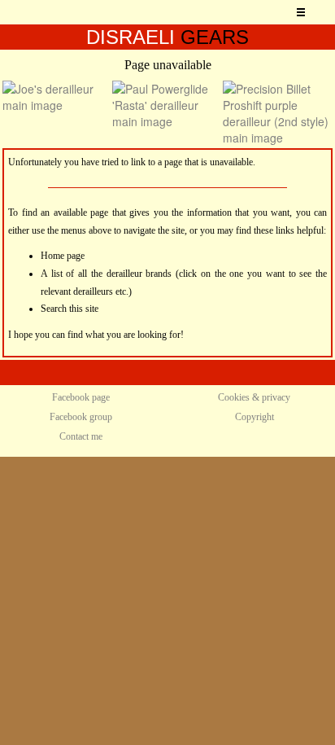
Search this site (69, 308)
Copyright (254, 417)
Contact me (80, 436)
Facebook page (81, 397)
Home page (63, 255)
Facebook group (81, 417)
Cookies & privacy (254, 397)
